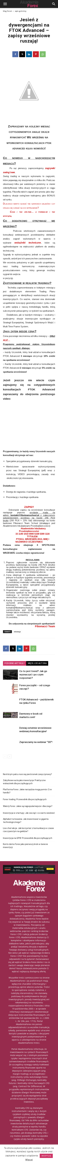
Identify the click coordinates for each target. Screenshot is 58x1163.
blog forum (7, 11)
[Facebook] (15, 54)
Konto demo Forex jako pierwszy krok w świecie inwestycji (25, 845)
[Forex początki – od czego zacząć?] (10, 689)
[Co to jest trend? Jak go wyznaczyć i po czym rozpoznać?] (10, 674)
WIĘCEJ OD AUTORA (37, 663)
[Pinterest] (36, 54)
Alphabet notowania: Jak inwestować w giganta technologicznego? (25, 820)
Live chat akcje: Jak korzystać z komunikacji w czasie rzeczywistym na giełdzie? (28, 829)
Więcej (29, 1159)
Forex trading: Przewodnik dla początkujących (25, 799)
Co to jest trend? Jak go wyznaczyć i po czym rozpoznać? (33, 674)
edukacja (17, 631)
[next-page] (9, 756)
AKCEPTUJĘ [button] (46, 1156)
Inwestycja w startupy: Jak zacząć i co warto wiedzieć (29, 813)
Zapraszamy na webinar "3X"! (35, 742)
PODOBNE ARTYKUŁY (14, 663)
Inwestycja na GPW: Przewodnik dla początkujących (27, 838)
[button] (5, 4)
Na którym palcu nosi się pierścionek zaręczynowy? (27, 774)
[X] (22, 54)
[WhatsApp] (43, 54)
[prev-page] (5, 756)
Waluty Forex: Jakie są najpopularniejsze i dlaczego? (27, 806)
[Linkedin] (29, 54)
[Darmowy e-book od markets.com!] (10, 715)
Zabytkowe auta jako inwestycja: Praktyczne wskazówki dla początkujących (24, 782)
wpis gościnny (20, 11)
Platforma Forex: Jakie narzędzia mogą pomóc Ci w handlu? (27, 791)
